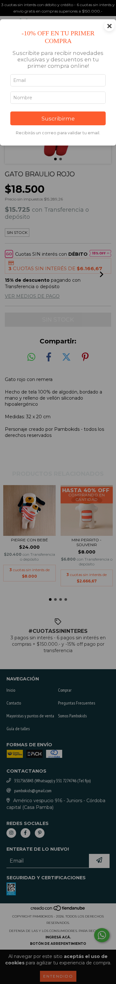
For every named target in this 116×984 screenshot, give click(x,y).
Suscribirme (58, 118)
